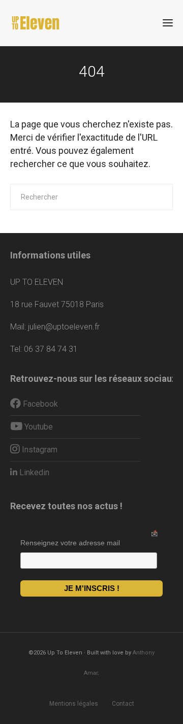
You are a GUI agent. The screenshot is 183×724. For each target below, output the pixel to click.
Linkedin (33, 472)
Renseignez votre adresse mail (70, 543)
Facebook (39, 404)
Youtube (37, 427)
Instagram (38, 449)
